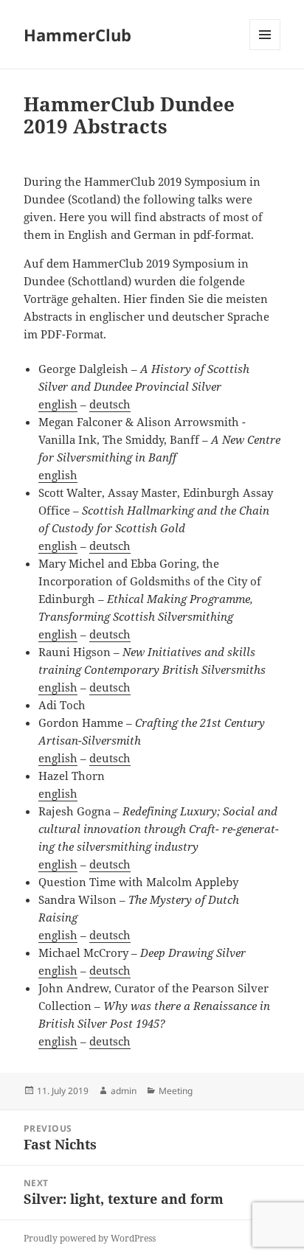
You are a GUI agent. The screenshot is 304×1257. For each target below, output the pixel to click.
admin (124, 1090)
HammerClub (77, 35)
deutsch (110, 404)
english (57, 404)
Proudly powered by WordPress (90, 1238)
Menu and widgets (265, 49)
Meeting (176, 1090)
